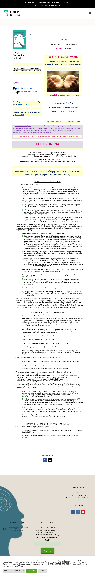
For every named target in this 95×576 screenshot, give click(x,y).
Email (47, 540)
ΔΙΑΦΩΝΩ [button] (42, 571)
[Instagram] (78, 512)
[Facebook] (73, 512)
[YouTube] (83, 512)
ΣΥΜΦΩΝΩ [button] (32, 571)
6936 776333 (81, 495)
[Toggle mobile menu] (90, 13)
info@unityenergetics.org (53, 6)
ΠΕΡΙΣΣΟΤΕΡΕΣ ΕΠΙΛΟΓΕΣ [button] (14, 571)
